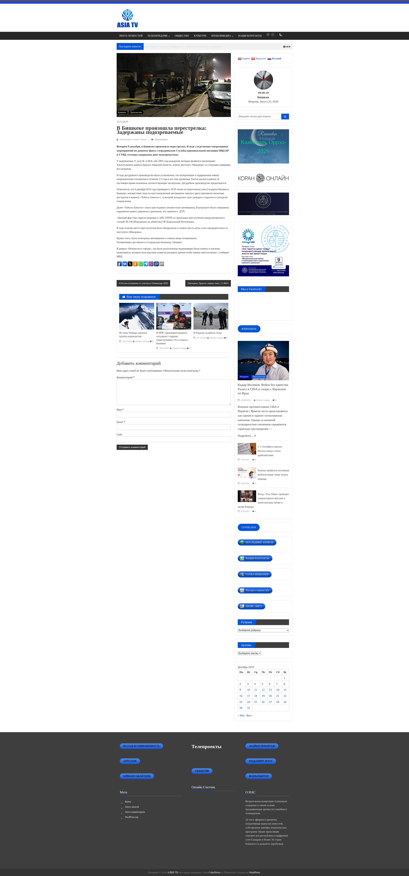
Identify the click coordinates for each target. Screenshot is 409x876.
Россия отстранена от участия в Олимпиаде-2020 (144, 283)
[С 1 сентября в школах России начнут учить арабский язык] (247, 448)
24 (248, 702)
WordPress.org (131, 817)
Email (121, 422)
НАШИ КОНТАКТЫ (250, 35)
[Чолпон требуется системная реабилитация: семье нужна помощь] (247, 472)
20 (270, 695)
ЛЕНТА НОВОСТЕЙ (131, 35)
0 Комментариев (161, 139)
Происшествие (136, 112)
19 (263, 695)
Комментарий (126, 377)
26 (263, 702)
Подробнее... (246, 435)
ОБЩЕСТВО (182, 35)
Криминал (122, 112)
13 (270, 689)
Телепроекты (206, 746)
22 (285, 695)
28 (277, 702)
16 (240, 695)
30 (240, 707)
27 (270, 702)
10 (248, 689)
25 (255, 702)
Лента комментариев (135, 812)
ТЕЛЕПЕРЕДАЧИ (157, 35)
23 (240, 702)
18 (255, 695)
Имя (120, 409)
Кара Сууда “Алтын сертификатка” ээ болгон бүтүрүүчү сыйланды (183, 46)
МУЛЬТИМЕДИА (221, 35)
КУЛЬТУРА (200, 35)
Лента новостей (259, 377)
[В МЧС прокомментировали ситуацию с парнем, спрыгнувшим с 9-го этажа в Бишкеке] (173, 315)
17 (248, 695)
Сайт (119, 434)
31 (248, 707)
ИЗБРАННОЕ (249, 328)
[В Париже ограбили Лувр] (210, 315)
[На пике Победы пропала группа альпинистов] (136, 315)
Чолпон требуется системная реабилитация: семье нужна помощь (273, 474)
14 (277, 689)
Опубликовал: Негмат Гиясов (133, 139)
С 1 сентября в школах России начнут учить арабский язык (270, 451)
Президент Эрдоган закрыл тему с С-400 (207, 283)
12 (263, 689)
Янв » (249, 715)
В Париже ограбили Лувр (207, 332)
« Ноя (241, 715)
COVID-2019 (249, 527)
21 (277, 695)
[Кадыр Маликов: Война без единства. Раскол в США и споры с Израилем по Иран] (263, 360)
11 (255, 689)
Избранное (244, 377)
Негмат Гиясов (142, 341)
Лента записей (132, 807)
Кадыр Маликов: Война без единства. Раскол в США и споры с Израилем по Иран (263, 389)
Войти (128, 802)
